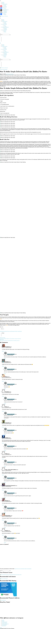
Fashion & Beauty (5, 9)
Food (5, 5)
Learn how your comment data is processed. (23, 568)
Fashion (5, 11)
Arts (5, 13)
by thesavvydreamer (10, 74)
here (1, 318)
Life (4, 7)
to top (1, 627)
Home (3, 2)
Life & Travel (4, 6)
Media (5, 14)
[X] (1, 10)
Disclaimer (4, 625)
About (3, 3)
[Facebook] (1, 8)
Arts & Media (4, 12)
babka (1, 331)
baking (3, 331)
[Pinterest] (1, 6)
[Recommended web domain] (4, 578)
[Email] (1, 12)
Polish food (17, 331)
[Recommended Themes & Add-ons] (3, 600)
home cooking (10, 331)
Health (5, 23)
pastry (14, 331)
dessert (6, 331)
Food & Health (4, 4)
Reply (3, 351)
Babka (1, 81)
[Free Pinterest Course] (10, 574)
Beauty (5, 10)
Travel (5, 8)
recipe (20, 331)
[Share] (1, 14)
